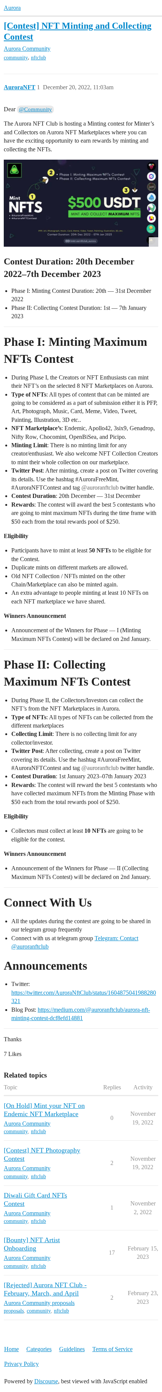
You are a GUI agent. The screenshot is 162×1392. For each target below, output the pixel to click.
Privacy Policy (21, 1364)
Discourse (46, 1381)
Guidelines (72, 1349)
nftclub (38, 58)
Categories (39, 1349)
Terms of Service (112, 1349)
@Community (35, 109)
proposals (14, 1311)
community (16, 58)
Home (11, 1349)
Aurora (12, 8)
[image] (81, 203)
